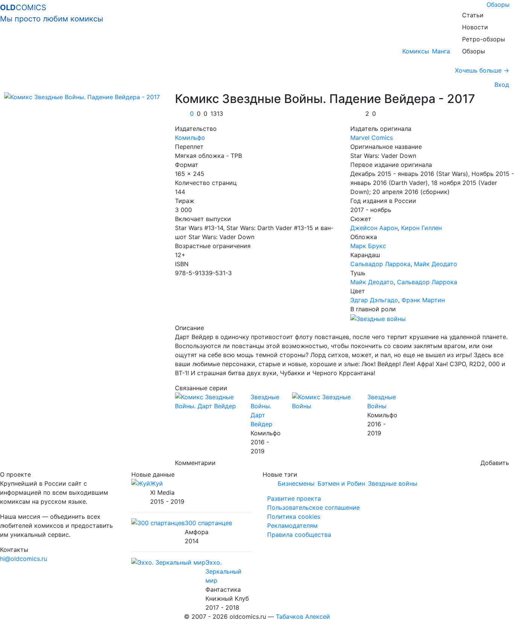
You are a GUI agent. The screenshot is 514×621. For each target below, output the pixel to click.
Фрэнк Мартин (423, 300)
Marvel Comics (371, 137)
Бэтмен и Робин (341, 483)
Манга (441, 51)
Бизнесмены (296, 483)
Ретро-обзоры (483, 39)
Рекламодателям (292, 525)
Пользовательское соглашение (313, 507)
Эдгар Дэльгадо (374, 300)
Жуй (156, 483)
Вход (500, 84)
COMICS (51, 13)
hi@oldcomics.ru (23, 558)
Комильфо (190, 137)
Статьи (473, 15)
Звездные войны (392, 483)
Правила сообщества (299, 534)
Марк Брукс (368, 246)
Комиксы (415, 51)
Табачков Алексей (303, 616)
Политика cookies (293, 516)
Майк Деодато (435, 264)
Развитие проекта (294, 498)
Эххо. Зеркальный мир (223, 571)
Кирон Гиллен (421, 228)
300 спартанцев (208, 523)
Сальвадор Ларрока (380, 264)
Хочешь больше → (482, 70)
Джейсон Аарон (374, 228)
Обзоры (498, 4)
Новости (475, 27)
